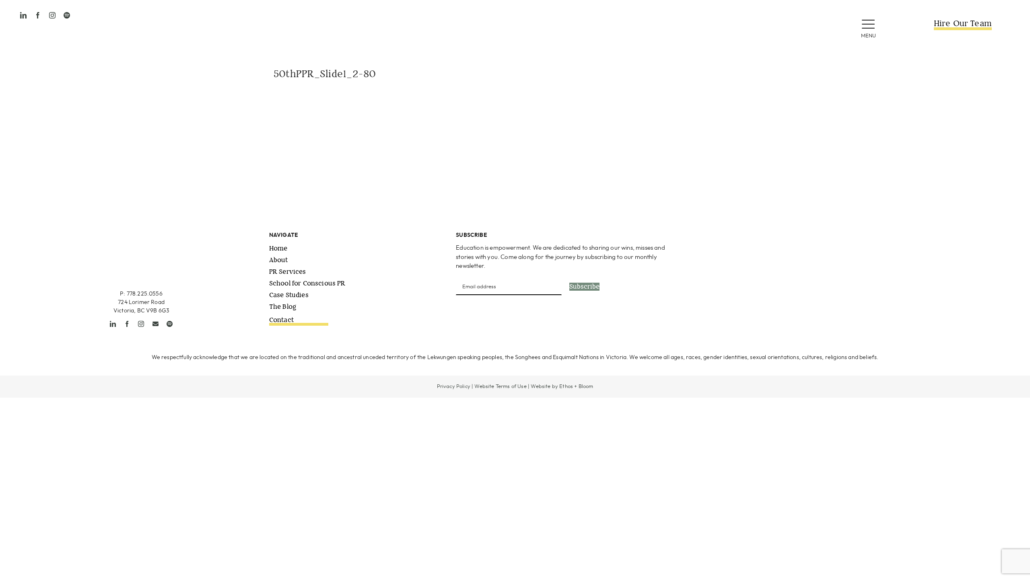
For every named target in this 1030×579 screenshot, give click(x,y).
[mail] (155, 324)
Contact (281, 320)
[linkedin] (23, 15)
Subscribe (584, 287)
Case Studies (289, 295)
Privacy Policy (453, 386)
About (278, 260)
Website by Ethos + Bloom (562, 386)
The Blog (283, 306)
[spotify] (67, 15)
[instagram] (52, 15)
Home (278, 248)
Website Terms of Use (500, 386)
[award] (922, 234)
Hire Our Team (963, 23)
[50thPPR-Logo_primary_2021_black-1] (515, 11)
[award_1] (772, 234)
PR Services (287, 271)
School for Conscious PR (307, 283)
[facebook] (38, 15)
